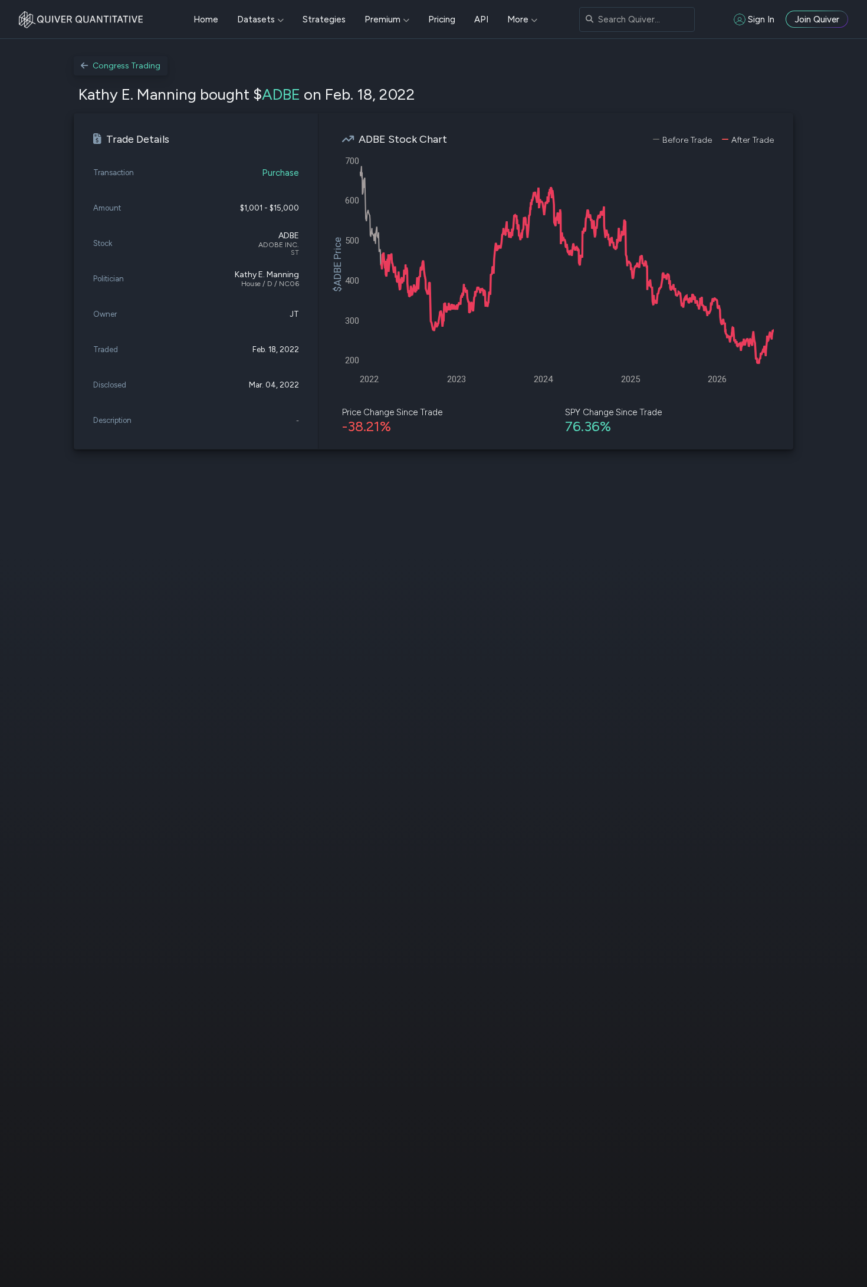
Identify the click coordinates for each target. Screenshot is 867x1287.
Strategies (324, 19)
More (517, 19)
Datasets (256, 19)
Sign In (761, 19)
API (481, 19)
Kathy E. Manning (267, 275)
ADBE (281, 94)
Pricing (441, 19)
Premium (382, 19)
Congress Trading (126, 66)
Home (205, 19)
